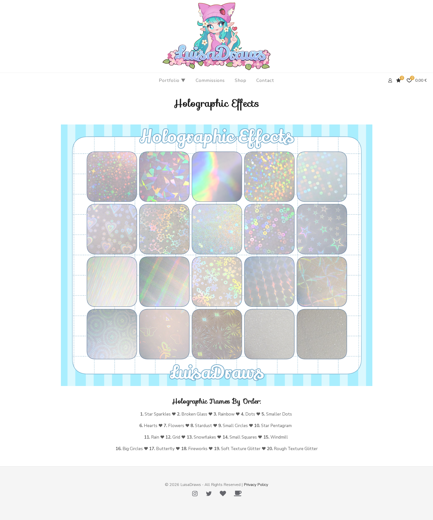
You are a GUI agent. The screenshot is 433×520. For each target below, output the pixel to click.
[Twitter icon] (208, 493)
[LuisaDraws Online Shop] (216, 36)
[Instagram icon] (194, 493)
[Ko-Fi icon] (238, 493)
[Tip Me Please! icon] (222, 493)
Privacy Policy (256, 484)
